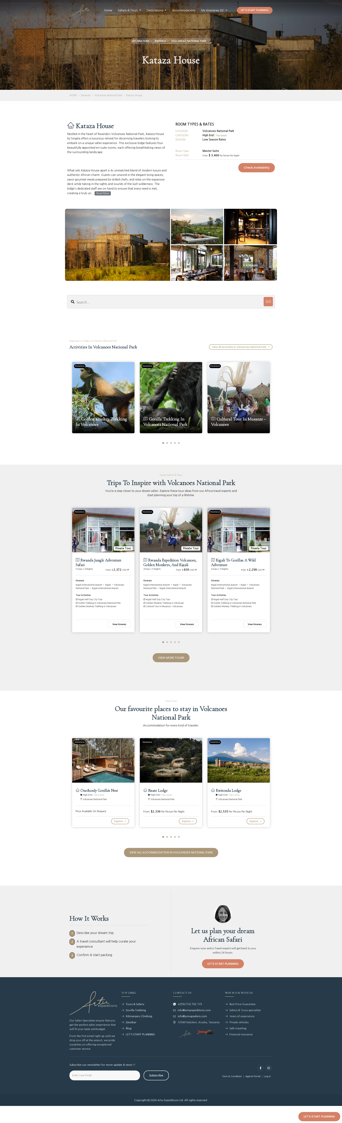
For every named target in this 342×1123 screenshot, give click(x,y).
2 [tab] (167, 443)
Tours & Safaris (135, 1004)
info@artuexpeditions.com (194, 1010)
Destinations (155, 10)
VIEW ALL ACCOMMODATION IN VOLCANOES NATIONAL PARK (171, 852)
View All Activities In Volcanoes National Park (239, 347)
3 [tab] (171, 443)
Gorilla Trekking (136, 1010)
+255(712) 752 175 (190, 1004)
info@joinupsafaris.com (192, 1016)
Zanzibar (131, 1022)
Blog (128, 1028)
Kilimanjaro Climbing (139, 1016)
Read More (102, 193)
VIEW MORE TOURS (171, 658)
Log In (267, 1076)
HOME (73, 95)
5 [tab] (179, 443)
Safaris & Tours (128, 10)
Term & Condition (232, 1076)
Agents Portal (252, 1076)
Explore (119, 821)
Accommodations (183, 10)
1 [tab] (163, 443)
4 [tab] (175, 443)
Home (108, 10)
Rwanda (85, 95)
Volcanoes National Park (108, 95)
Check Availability (257, 168)
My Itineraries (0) (212, 10)
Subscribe (156, 1075)
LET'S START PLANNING (255, 10)
